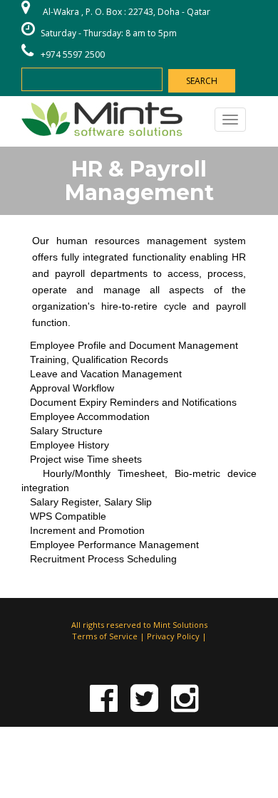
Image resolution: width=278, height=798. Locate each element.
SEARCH (201, 81)
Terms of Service (105, 636)
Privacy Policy (173, 636)
